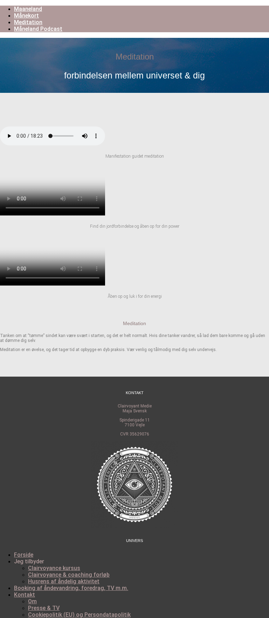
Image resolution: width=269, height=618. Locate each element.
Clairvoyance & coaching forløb (69, 574)
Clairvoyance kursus (54, 568)
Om (32, 601)
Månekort (26, 15)
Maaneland (28, 9)
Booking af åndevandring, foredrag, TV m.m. (71, 588)
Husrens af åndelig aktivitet (63, 581)
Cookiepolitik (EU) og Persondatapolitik (79, 614)
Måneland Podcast (38, 29)
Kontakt (24, 594)
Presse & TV (44, 608)
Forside (23, 554)
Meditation (28, 22)
